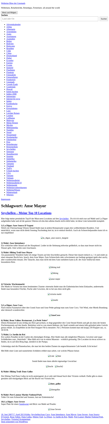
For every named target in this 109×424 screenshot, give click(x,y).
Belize (9, 41)
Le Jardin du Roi (60, 417)
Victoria (14, 419)
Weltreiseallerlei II (14, 183)
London (9, 115)
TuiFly (9, 168)
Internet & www (13, 99)
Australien (10, 39)
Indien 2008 (11, 94)
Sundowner (24, 404)
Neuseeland (11, 135)
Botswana (10, 46)
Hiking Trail (38, 417)
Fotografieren (12, 77)
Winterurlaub (11, 192)
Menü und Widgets (9, 13)
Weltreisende (11, 185)
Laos (8, 111)
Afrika (9, 27)
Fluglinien (10, 70)
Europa (9, 63)
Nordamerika (11, 137)
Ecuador (9, 60)
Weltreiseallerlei (13, 180)
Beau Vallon (15, 417)
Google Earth (12, 84)
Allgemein (10, 29)
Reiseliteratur (11, 144)
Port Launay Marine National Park (88, 417)
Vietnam (9, 178)
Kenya (9, 106)
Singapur (10, 151)
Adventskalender (13, 24)
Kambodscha (11, 103)
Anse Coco (45, 414)
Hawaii (9, 89)
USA (8, 173)
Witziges (10, 195)
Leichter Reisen (13, 113)
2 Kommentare (24, 419)
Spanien (9, 156)
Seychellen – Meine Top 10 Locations (26, 213)
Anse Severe (82, 414)
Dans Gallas (26, 417)
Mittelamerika (12, 127)
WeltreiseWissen (13, 190)
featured (9, 67)
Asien (8, 34)
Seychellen (11, 149)
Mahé (70, 417)
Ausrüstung (11, 36)
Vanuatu (9, 175)
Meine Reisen (12, 123)
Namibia (10, 130)
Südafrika (10, 159)
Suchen (4, 15)
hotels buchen (12, 91)
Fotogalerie (11, 75)
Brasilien (10, 48)
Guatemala (10, 87)
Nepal (8, 132)
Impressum (5, 199)
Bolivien (10, 44)
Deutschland (11, 55)
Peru (8, 142)
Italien (9, 101)
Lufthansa (10, 118)
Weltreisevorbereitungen (16, 187)
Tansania (10, 163)
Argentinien (11, 32)
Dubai (9, 58)
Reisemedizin (12, 147)
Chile (8, 51)
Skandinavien (12, 154)
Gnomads (10, 82)
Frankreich (10, 79)
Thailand (10, 166)
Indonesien (11, 96)
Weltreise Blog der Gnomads (13, 3)
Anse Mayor (71, 414)
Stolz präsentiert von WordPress (14, 422)
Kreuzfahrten (11, 108)
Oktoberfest (11, 139)
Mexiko (9, 125)
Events (9, 65)
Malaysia (10, 120)
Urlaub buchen (12, 171)
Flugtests (10, 72)
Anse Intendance (58, 414)
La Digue (48, 417)
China (8, 53)
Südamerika (11, 161)
